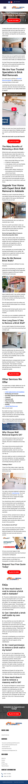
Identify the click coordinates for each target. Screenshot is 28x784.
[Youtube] (11, 2)
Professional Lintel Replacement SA (9, 750)
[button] (5, 7)
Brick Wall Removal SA (6, 748)
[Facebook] (9, 2)
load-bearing (15, 493)
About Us (3, 758)
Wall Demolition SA (6, 746)
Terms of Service (5, 766)
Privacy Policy (4, 764)
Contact (3, 760)
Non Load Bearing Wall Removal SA (9, 744)
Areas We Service (5, 735)
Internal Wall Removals (11, 406)
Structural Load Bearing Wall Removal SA (10, 743)
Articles (3, 762)
